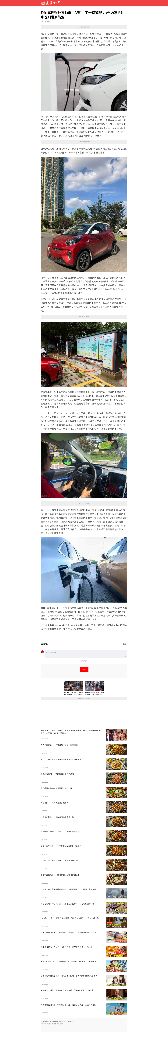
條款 (55, 1024)
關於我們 (43, 1024)
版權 (61, 1024)
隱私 (58, 1024)
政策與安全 (50, 1024)
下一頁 (84, 669)
